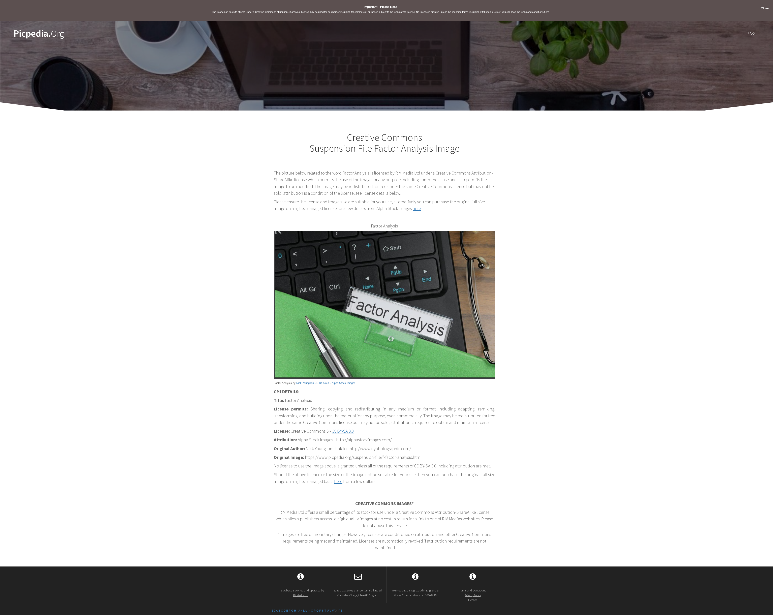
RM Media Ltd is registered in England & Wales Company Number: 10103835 (415, 592)
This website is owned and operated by (300, 592)
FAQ (751, 33)
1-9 (273, 610)
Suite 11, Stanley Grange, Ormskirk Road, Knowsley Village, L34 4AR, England (358, 592)
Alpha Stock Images (343, 383)
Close (765, 8)
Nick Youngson (305, 383)
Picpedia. (38, 33)
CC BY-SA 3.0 (323, 383)
